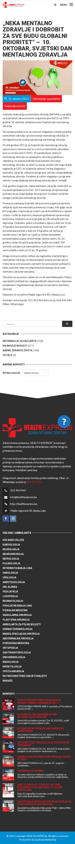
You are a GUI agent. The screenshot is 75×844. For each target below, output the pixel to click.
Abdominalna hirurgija (18, 638)
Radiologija (10, 662)
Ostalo (7, 355)
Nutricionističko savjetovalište (25, 676)
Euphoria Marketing (45, 839)
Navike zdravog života (17, 350)
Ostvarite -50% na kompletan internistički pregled (37, 715)
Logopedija (10, 596)
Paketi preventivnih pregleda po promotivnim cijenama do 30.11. (39, 701)
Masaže (8, 680)
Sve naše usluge (13, 540)
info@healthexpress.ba (23, 497)
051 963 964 (18, 490)
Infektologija (12, 666)
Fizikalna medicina (15, 610)
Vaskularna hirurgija (17, 615)
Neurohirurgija (13, 554)
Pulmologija (11, 563)
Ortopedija (10, 647)
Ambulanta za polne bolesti (22, 624)
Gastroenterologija (17, 652)
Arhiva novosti (11, 372)
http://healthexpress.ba (23, 503)
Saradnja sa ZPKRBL (30, 770)
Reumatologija (13, 601)
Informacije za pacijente (19, 341)
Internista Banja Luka (17, 568)
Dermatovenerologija (17, 629)
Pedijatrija (10, 591)
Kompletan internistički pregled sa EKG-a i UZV (44, 758)
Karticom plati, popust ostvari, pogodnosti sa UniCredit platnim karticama (39, 787)
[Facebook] (6, 518)
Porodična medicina (16, 643)
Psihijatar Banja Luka (17, 605)
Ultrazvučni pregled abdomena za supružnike (40, 729)
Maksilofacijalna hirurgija (21, 633)
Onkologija (10, 572)
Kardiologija (11, 544)
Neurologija (11, 549)
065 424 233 (34, 482)
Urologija (9, 577)
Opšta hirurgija (13, 671)
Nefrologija (11, 558)
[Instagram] (13, 518)
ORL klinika (10, 586)
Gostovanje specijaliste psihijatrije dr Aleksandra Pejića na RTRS (44, 803)
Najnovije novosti (15, 345)
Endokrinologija (14, 657)
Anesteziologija (14, 582)
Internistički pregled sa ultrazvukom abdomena (43, 744)
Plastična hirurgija (16, 619)
